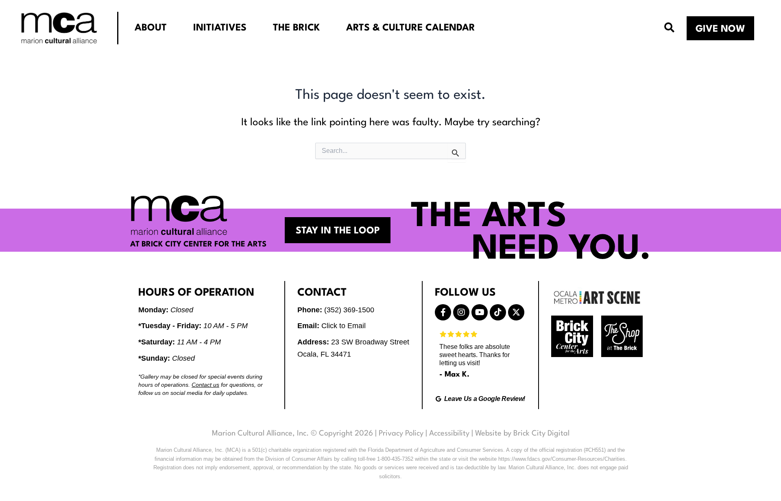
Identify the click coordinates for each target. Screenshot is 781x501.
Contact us (205, 384)
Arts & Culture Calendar (410, 28)
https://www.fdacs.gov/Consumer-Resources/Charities (561, 459)
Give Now (720, 29)
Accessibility (449, 433)
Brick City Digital (541, 433)
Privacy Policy (401, 433)
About (151, 28)
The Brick (296, 28)
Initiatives (220, 28)
